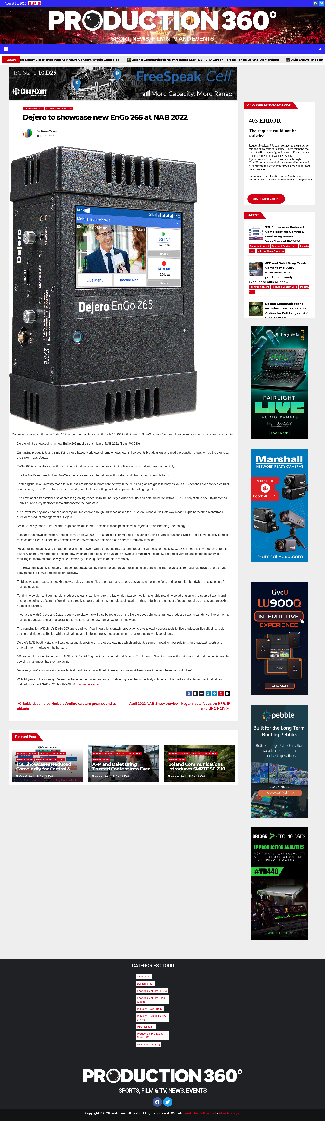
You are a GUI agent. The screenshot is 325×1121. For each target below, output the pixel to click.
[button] (156, 49)
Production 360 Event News (150, 1035)
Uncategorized (148, 1044)
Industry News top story (50, 759)
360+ (143, 976)
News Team (49, 131)
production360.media (199, 1113)
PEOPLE (146, 1026)
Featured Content (33, 108)
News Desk (47, 775)
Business (145, 983)
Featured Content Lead (59, 108)
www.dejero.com (90, 684)
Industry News (25, 759)
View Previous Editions (266, 198)
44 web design (229, 1113)
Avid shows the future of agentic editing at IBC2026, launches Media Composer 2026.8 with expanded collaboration (184, 60)
